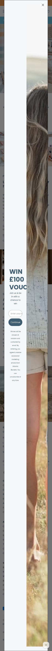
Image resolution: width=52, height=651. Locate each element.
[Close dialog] (42, 5)
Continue (15, 322)
